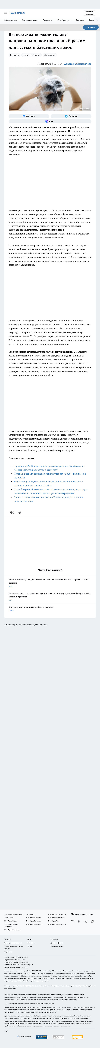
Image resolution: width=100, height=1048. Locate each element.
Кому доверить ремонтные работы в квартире (31, 608)
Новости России (31, 54)
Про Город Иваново (33, 917)
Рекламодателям (57, 946)
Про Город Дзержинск (34, 924)
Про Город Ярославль (56, 917)
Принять (91, 27)
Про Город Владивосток (57, 924)
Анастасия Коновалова (77, 63)
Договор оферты (57, 943)
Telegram (7, 939)
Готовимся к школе (30, 20)
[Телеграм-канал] (71, 116)
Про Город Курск (10, 921)
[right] (97, 20)
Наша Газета (9, 917)
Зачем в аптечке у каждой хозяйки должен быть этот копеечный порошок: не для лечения (49, 582)
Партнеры (8, 952)
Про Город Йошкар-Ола (57, 914)
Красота (14, 54)
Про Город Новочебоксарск (14, 914)
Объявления (31, 943)
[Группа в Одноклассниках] (79, 921)
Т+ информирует (64, 20)
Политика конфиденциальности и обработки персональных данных (29, 1003)
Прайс (29, 946)
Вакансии (80, 20)
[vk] (12, 512)
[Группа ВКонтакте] (29, 116)
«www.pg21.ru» (22, 957)
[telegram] (20, 512)
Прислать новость (89, 13)
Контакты (54, 939)
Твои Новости (31, 914)
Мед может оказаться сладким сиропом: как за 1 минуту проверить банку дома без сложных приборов (49, 596)
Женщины (49, 54)
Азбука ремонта (10, 20)
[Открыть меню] (5, 13)
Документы (47, 20)
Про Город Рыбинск (33, 921)
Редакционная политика (13, 943)
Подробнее (73, 1000)
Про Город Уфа (53, 921)
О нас (29, 939)
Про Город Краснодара (12, 930)
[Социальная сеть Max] (50, 121)
